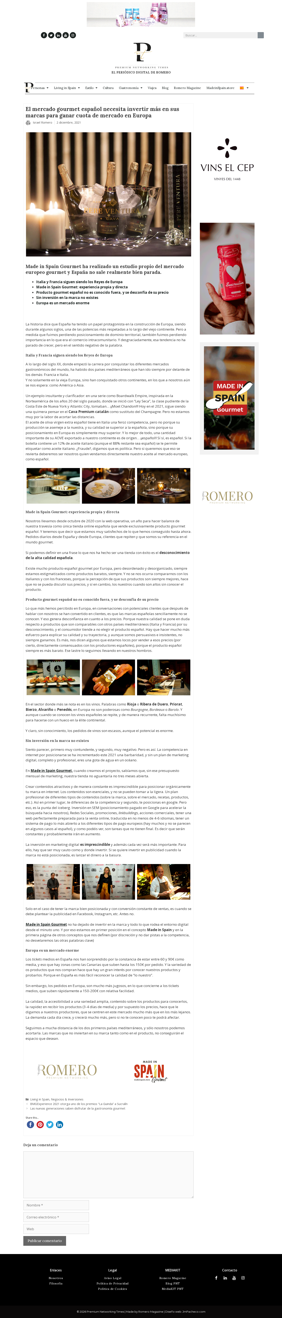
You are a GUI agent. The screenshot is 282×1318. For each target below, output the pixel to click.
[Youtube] (66, 35)
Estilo (89, 88)
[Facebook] (44, 35)
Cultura (108, 88)
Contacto (229, 1270)
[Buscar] (261, 35)
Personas (38, 88)
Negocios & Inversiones (67, 1099)
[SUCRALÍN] (227, 333)
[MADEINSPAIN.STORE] (229, 448)
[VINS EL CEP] (227, 214)
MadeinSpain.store (220, 88)
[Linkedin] (58, 35)
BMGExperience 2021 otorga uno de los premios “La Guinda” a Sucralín (79, 1104)
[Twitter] (51, 35)
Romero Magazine (187, 88)
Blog (165, 88)
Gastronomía (129, 88)
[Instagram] (73, 35)
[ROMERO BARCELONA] (227, 532)
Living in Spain (65, 88)
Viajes (152, 88)
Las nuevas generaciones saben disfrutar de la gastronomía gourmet (77, 1108)
